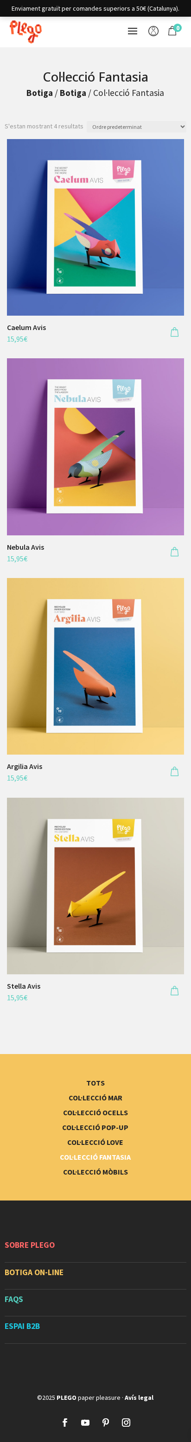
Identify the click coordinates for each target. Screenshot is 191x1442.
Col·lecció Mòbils (95, 1171)
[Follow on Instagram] (126, 1422)
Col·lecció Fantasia (95, 1157)
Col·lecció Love (95, 1142)
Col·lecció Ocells (95, 1112)
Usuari (153, 32)
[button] (175, 333)
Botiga (39, 92)
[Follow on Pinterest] (105, 1422)
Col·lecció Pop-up (95, 1127)
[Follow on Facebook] (65, 1422)
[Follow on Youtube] (85, 1422)
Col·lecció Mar (95, 1097)
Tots (95, 1082)
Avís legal (139, 1397)
